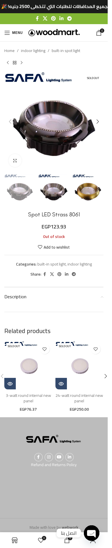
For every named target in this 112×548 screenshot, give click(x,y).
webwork (70, 527)
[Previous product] (7, 62)
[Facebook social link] (37, 18)
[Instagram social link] (49, 457)
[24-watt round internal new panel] (79, 365)
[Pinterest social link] (53, 18)
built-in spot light (66, 50)
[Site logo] (54, 32)
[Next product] (21, 62)
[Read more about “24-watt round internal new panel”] (61, 383)
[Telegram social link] (69, 18)
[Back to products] (14, 62)
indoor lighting (33, 50)
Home (9, 50)
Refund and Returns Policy (54, 464)
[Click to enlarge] (15, 160)
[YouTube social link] (59, 457)
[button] (10, 121)
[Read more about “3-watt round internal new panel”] (10, 383)
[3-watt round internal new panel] (28, 365)
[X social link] (45, 18)
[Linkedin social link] (61, 18)
